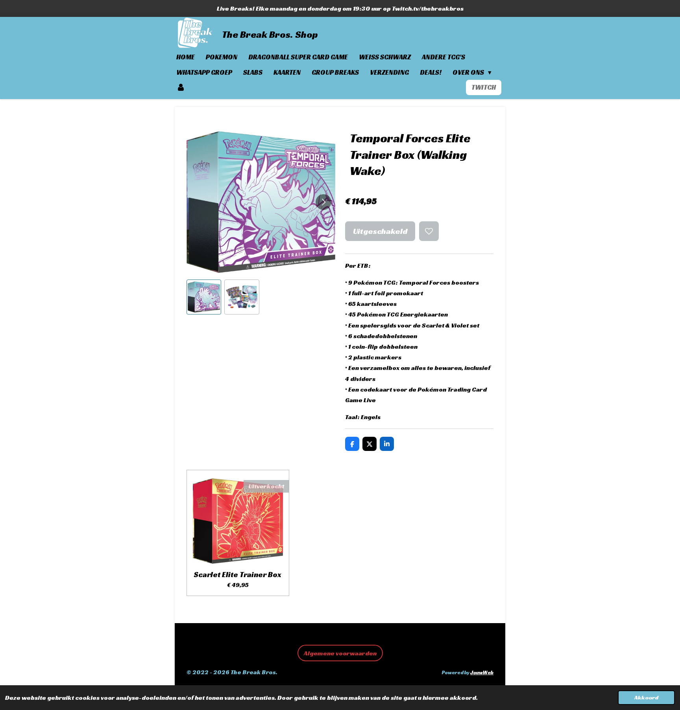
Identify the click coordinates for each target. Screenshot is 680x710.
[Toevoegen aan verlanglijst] (429, 231)
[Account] (181, 87)
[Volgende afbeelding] (323, 202)
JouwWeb (481, 673)
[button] (204, 297)
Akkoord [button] (646, 697)
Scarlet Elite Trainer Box (237, 574)
